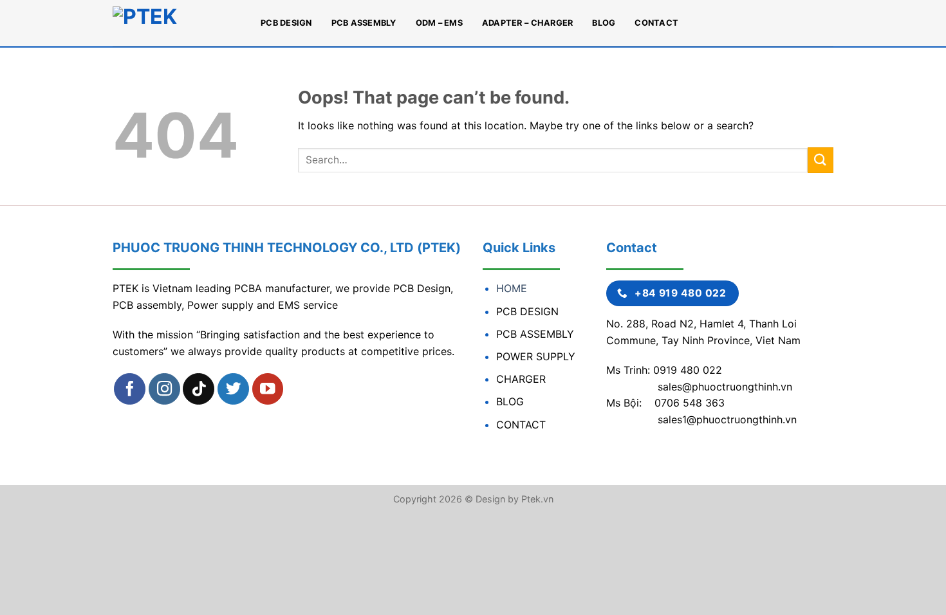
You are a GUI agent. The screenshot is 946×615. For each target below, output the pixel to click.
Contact (656, 23)
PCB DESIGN (286, 23)
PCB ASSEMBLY (363, 23)
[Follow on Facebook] (129, 389)
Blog (603, 23)
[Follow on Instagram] (164, 389)
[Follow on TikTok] (198, 389)
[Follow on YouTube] (268, 389)
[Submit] (820, 159)
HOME (511, 288)
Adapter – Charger (527, 23)
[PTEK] (177, 23)
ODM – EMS (439, 23)
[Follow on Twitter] (233, 389)
